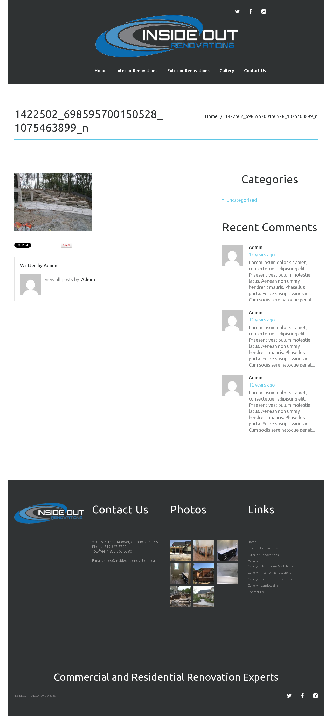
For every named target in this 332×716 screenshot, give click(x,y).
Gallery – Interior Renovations (269, 572)
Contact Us (255, 70)
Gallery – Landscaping (263, 585)
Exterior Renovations (188, 70)
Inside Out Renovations (30, 695)
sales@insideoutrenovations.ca (129, 561)
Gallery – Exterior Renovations (270, 579)
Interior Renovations (136, 70)
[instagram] (263, 12)
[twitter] (237, 12)
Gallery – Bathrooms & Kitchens (270, 566)
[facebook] (251, 12)
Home (101, 70)
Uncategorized (241, 200)
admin (50, 265)
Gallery (226, 70)
